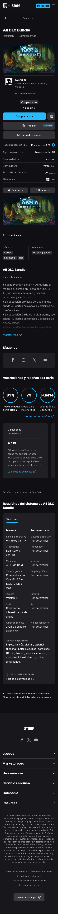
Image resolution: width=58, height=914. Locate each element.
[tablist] (29, 519)
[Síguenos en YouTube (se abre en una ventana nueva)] (45, 360)
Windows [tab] (12, 519)
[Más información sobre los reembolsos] (53, 152)
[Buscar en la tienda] (6, 18)
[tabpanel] (29, 578)
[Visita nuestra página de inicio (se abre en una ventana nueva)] (23, 360)
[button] (29, 335)
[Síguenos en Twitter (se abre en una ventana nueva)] (34, 360)
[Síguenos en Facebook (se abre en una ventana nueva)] (12, 360)
